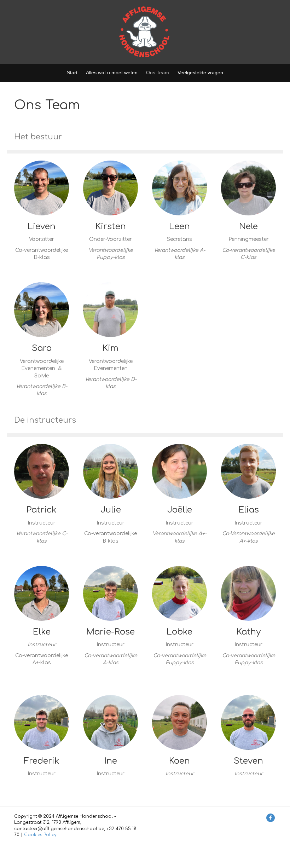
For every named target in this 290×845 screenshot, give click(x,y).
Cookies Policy (40, 834)
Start (72, 72)
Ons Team (157, 72)
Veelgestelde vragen (200, 72)
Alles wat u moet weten (112, 72)
